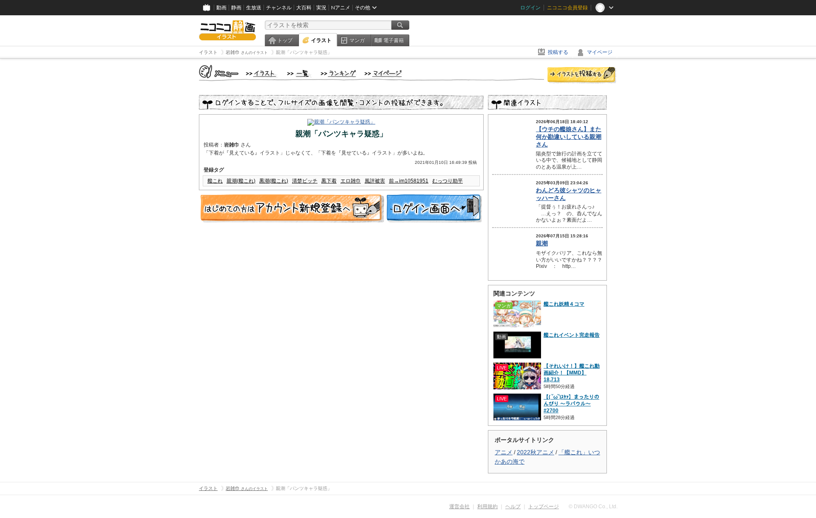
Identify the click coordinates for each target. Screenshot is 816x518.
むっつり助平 (447, 181)
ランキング (338, 74)
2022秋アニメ (535, 452)
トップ (284, 40)
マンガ (357, 40)
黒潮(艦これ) (273, 181)
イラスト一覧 (299, 74)
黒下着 (329, 181)
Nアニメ (340, 7)
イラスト (321, 40)
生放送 (253, 7)
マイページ (599, 52)
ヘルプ (513, 507)
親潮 (542, 243)
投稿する (558, 52)
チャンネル (279, 7)
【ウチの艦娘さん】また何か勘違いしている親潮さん (568, 137)
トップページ (543, 507)
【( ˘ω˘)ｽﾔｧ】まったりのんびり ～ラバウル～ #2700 (571, 404)
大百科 (304, 7)
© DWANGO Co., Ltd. (593, 507)
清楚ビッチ (304, 181)
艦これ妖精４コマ (564, 304)
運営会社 (459, 507)
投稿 (581, 75)
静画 (236, 7)
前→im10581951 (408, 181)
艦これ (215, 181)
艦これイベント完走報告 (572, 335)
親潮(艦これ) (241, 181)
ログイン (530, 7)
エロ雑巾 (350, 181)
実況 (321, 7)
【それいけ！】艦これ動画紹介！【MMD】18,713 (572, 373)
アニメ (504, 452)
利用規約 (487, 507)
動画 (221, 7)
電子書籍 (393, 40)
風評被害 (375, 181)
